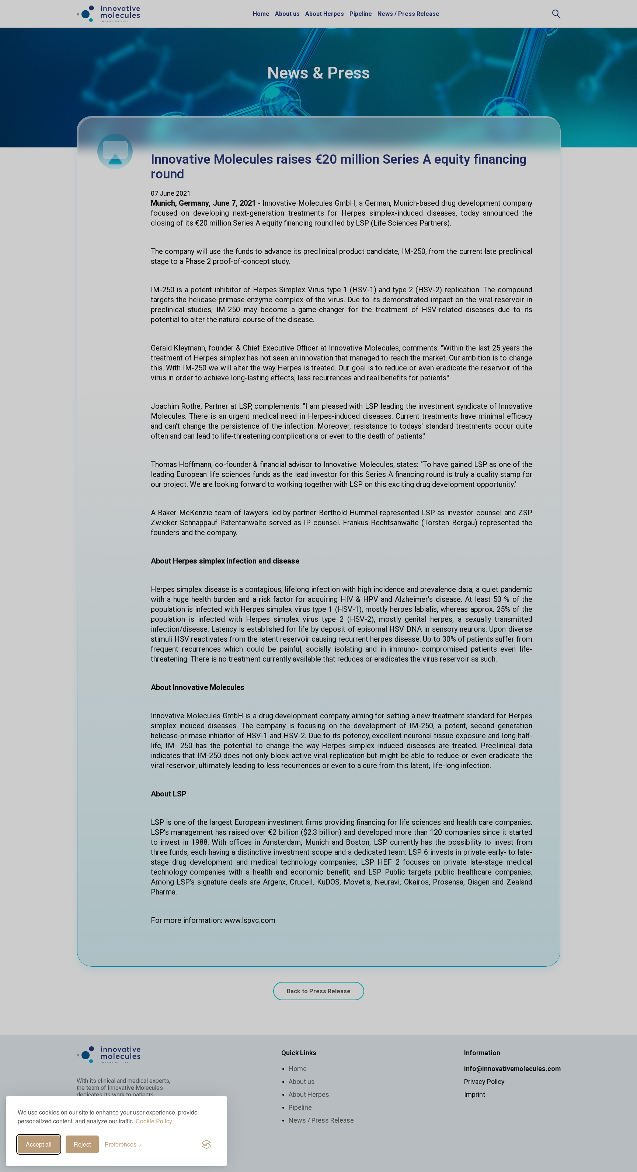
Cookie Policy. (154, 1121)
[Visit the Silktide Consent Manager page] (206, 1144)
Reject (82, 1144)
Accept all (39, 1144)
